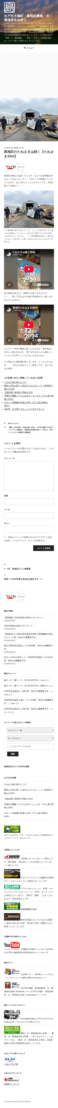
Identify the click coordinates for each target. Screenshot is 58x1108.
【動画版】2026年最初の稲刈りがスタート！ (24, 617)
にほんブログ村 (11, 1064)
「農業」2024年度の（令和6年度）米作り (22, 427)
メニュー (30, 48)
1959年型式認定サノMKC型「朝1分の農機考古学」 (27, 691)
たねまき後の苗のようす (15, 382)
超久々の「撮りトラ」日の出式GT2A (20, 680)
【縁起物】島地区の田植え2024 (18, 392)
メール (7, 509)
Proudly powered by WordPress (17, 1101)
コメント (9, 458)
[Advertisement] (29, 75)
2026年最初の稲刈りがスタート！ (19, 626)
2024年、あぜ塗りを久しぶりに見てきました (24, 409)
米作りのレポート (14, 423)
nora (21, 148)
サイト (7, 523)
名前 (6, 495)
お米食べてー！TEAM (30, 974)
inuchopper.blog (27, 1018)
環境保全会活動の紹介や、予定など (36, 430)
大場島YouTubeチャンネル (32, 949)
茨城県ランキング (11, 1084)
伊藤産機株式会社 (28, 909)
